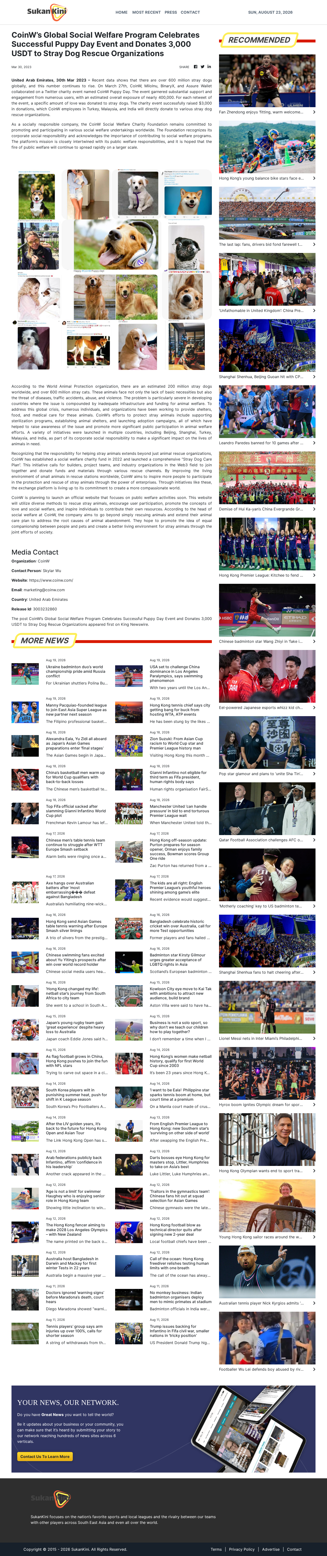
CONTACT (190, 12)
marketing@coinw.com (44, 589)
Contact (294, 1549)
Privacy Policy (242, 1549)
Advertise (271, 1549)
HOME (122, 12)
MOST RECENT (146, 12)
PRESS (171, 12)
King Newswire (134, 624)
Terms (216, 1549)
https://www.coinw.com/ (51, 580)
